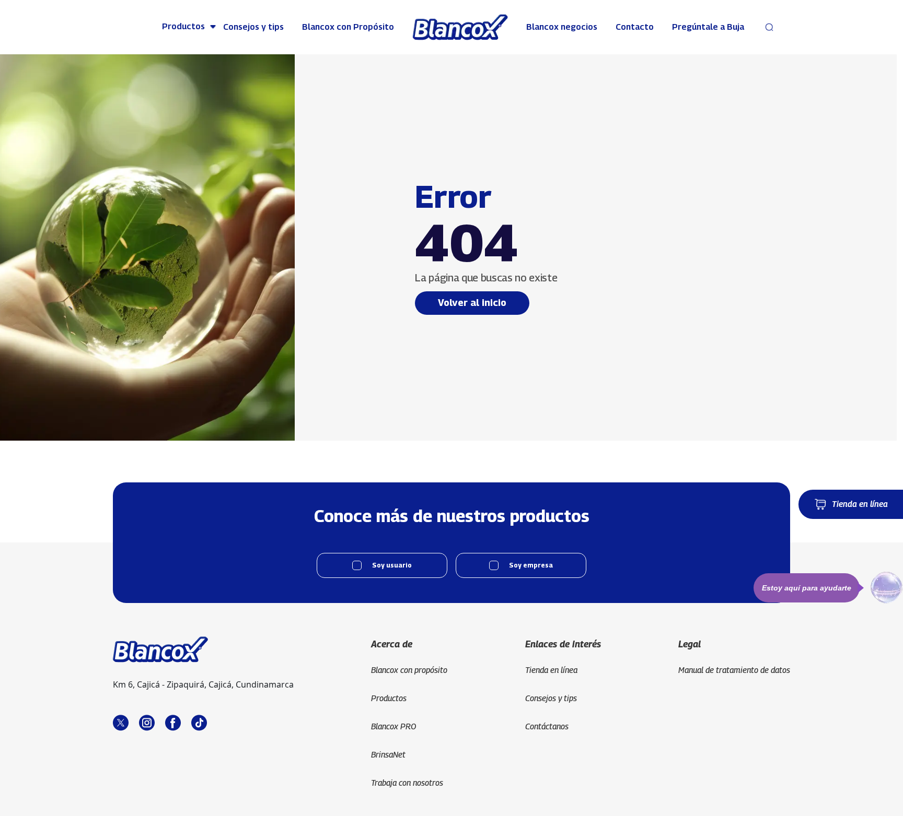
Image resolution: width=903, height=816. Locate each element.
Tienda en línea (860, 504)
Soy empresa (531, 565)
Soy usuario (392, 565)
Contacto (635, 27)
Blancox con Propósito (348, 27)
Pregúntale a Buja (708, 27)
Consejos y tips (253, 27)
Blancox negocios (561, 27)
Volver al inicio (472, 302)
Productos (183, 26)
